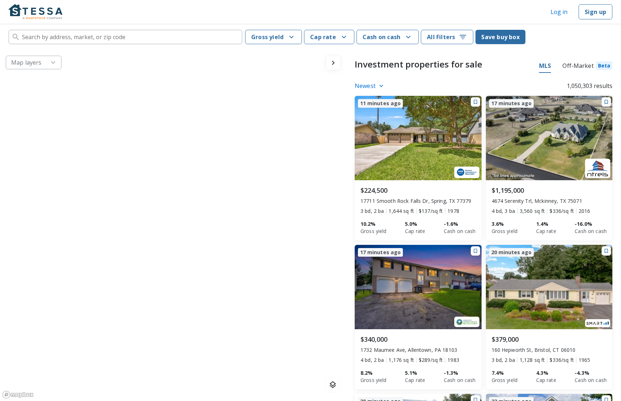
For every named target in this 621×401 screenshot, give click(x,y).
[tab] (587, 66)
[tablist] (575, 66)
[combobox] (125, 37)
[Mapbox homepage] (18, 395)
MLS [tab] (545, 66)
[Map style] (332, 384)
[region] (173, 225)
